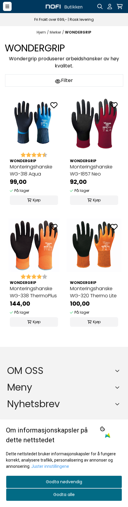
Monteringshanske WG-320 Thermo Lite (93, 292)
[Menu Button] (7, 6)
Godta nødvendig (64, 482)
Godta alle (64, 494)
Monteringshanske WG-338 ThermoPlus (33, 292)
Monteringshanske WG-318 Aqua (31, 170)
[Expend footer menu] (118, 387)
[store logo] (63, 7)
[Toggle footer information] (118, 370)
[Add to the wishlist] (53, 105)
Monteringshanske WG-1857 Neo (91, 170)
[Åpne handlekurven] (119, 6)
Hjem (41, 32)
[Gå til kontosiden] (109, 6)
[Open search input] (100, 6)
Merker (55, 32)
